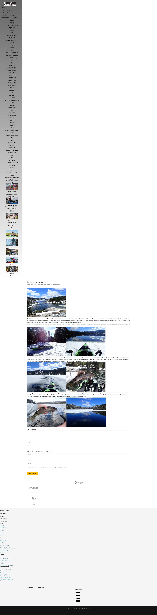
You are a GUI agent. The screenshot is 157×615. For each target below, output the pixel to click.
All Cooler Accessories (12, 154)
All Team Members (12, 220)
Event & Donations (12, 208)
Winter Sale (12, 229)
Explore (2, 534)
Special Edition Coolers (12, 150)
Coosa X (12, 28)
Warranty (12, 175)
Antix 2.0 (12, 87)
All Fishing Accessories (12, 52)
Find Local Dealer (5, 540)
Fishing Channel (12, 222)
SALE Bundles (12, 164)
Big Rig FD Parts (12, 70)
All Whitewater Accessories (12, 100)
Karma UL (12, 97)
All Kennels (12, 160)
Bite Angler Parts (12, 67)
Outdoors (2, 530)
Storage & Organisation (12, 58)
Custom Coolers (12, 149)
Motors (12, 43)
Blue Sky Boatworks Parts (12, 68)
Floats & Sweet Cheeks (12, 104)
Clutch (12, 89)
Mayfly (12, 30)
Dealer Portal (12, 193)
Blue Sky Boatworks (12, 35)
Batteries (12, 45)
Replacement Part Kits (12, 114)
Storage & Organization (12, 135)
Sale (12, 157)
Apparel (12, 53)
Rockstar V (12, 95)
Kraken (52, 284)
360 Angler (12, 37)
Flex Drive (12, 47)
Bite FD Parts (12, 72)
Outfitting (12, 105)
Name (29, 442)
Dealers (12, 182)
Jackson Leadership (12, 205)
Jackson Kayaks (12, 85)
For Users (12, 167)
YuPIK (12, 33)
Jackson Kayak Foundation (12, 206)
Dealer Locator (12, 191)
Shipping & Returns (5, 577)
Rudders (12, 64)
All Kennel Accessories (12, 162)
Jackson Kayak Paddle (12, 25)
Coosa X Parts (12, 75)
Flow (12, 92)
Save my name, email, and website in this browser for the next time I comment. (48, 467)
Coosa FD (12, 20)
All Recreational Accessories (12, 130)
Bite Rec (12, 120)
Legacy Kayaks (12, 82)
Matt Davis (30, 284)
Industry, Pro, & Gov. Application (8, 548)
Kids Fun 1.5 (12, 99)
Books (12, 109)
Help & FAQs (3, 572)
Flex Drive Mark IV (12, 48)
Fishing (12, 238)
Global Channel (12, 225)
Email (29, 451)
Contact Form (3, 521)
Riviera (12, 122)
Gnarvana (12, 93)
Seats (12, 62)
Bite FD (12, 22)
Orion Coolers (12, 145)
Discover (2, 532)
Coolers (12, 264)
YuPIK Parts (12, 79)
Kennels (12, 273)
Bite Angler (12, 27)
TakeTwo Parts (12, 77)
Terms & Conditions (5, 574)
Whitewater (12, 247)
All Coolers (12, 147)
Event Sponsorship (5, 547)
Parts (12, 50)
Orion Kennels (12, 159)
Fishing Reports (46, 284)
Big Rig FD (12, 23)
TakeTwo (12, 32)
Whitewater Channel (12, 224)
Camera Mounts (12, 107)
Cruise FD (12, 129)
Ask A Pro (12, 169)
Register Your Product (12, 172)
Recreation (12, 255)
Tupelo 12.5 (12, 125)
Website (29, 460)
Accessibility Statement (12, 180)
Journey (12, 127)
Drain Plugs (12, 112)
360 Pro (12, 38)
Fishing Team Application (7, 565)
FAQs (12, 170)
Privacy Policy (3, 575)
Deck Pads (12, 65)
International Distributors (12, 194)
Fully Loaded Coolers (12, 152)
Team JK (12, 211)
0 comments (57, 284)
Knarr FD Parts (12, 80)
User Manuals (12, 174)
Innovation (3, 543)
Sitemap (2, 580)
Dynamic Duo (12, 90)
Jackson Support (4, 545)
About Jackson (12, 196)
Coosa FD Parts (12, 73)
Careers (12, 210)
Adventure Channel (5, 560)
